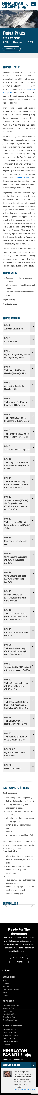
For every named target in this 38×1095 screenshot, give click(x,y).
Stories (5, 993)
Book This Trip (19, 962)
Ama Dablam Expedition (11, 1035)
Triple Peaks (7, 1044)
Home (5, 981)
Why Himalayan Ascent (11, 990)
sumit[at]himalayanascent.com (24, 1089)
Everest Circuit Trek (9, 1014)
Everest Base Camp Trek (11, 1005)
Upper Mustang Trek (10, 1020)
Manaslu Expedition (9, 1032)
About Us (6, 984)
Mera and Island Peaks (10, 1041)
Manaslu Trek (7, 1011)
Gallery (5, 996)
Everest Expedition (9, 1029)
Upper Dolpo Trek (9, 1017)
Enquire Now (11, 48)
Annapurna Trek (8, 1008)
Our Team (6, 987)
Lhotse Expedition (9, 1038)
